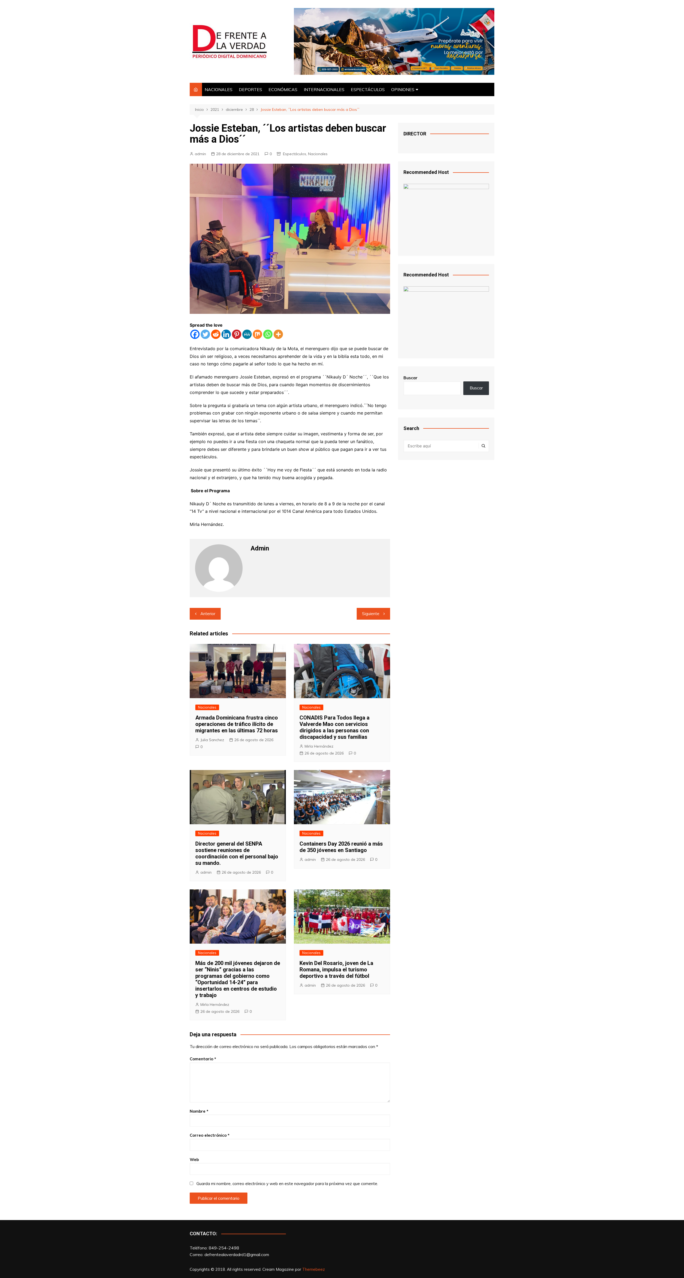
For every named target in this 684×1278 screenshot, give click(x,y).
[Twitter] (205, 334)
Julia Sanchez (212, 739)
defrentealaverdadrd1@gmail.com (236, 1254)
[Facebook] (195, 334)
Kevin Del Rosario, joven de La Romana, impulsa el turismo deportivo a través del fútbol (336, 969)
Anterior (207, 613)
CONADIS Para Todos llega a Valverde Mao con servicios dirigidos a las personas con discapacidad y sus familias (335, 727)
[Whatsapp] (268, 334)
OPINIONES (402, 89)
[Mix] (257, 334)
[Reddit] (215, 334)
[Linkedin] (226, 334)
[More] (278, 334)
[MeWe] (247, 334)
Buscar (410, 377)
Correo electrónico (210, 1135)
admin (200, 153)
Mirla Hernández (319, 746)
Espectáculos (294, 153)
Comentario (203, 1058)
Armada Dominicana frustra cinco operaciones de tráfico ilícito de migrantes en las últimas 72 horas (236, 724)
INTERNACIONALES (324, 89)
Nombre (199, 1111)
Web (194, 1159)
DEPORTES (250, 89)
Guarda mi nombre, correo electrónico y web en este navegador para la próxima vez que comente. (287, 1183)
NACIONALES (218, 89)
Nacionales (318, 153)
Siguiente (370, 613)
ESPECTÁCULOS (368, 89)
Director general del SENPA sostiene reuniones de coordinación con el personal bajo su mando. (236, 853)
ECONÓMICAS (283, 89)
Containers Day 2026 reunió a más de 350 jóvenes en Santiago (341, 847)
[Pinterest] (236, 334)
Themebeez (313, 1269)
